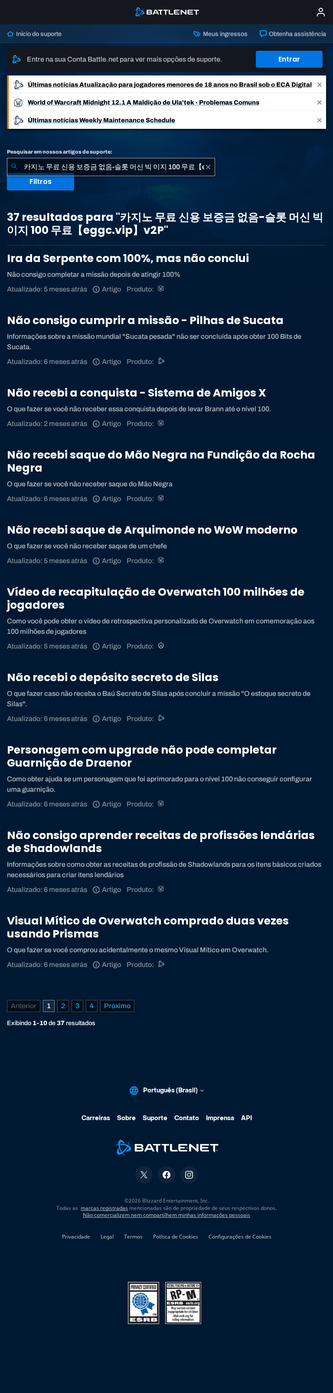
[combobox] (111, 167)
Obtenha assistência (297, 33)
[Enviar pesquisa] (14, 167)
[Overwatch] (161, 646)
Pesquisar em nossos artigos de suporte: (59, 152)
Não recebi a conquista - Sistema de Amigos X (136, 392)
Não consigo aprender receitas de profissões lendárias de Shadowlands (161, 842)
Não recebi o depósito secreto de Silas (113, 677)
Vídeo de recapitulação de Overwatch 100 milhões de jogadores (155, 598)
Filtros (40, 182)
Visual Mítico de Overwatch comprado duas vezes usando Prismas (148, 927)
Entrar (289, 59)
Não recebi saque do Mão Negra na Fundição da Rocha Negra (161, 461)
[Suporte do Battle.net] (161, 361)
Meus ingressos (224, 33)
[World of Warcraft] (161, 289)
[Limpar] (208, 167)
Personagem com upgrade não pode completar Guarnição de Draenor (142, 756)
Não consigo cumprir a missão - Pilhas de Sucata (145, 320)
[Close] (319, 84)
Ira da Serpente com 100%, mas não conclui (128, 258)
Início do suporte (38, 33)
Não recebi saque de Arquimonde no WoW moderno (152, 530)
